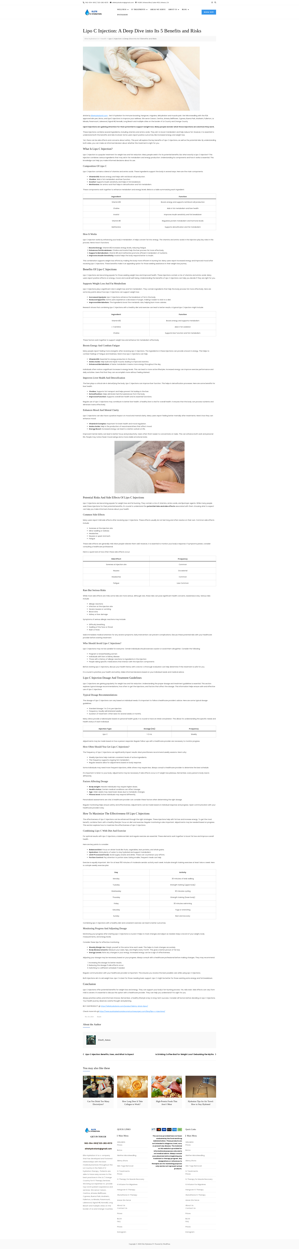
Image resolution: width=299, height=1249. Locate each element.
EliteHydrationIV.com (99, 115)
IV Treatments (138, 9)
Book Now (209, 12)
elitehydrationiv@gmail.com (123, 2)
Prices (119, 1145)
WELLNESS (121, 9)
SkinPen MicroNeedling (126, 1155)
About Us (172, 9)
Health (99, 1017)
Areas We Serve (158, 9)
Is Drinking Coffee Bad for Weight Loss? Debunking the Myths (184, 1054)
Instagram (122, 15)
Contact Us (122, 1208)
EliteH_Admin (104, 1040)
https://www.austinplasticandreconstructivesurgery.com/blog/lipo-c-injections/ (132, 1011)
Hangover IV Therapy (126, 1189)
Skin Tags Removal (125, 1166)
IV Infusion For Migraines (127, 1184)
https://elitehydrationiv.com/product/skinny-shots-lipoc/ (124, 1006)
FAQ (119, 1221)
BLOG (184, 9)
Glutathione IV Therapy (127, 1195)
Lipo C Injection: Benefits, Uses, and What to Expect (109, 1054)
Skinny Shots (122, 1160)
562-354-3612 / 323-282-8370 (96, 2)
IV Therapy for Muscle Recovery (130, 1179)
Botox (119, 1150)
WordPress (166, 1244)
